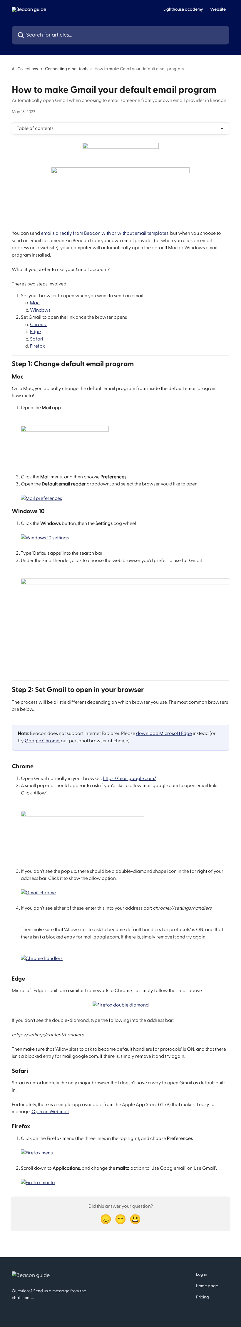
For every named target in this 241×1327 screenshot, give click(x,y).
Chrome (38, 324)
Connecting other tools (66, 69)
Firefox (37, 346)
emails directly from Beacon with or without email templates (104, 233)
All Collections (25, 69)
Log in (201, 1275)
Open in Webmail (50, 1111)
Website (218, 9)
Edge (35, 331)
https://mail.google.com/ (129, 778)
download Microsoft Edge (164, 733)
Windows (40, 310)
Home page (207, 1286)
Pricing (202, 1297)
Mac (35, 302)
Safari (36, 339)
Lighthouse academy (183, 9)
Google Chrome (42, 740)
